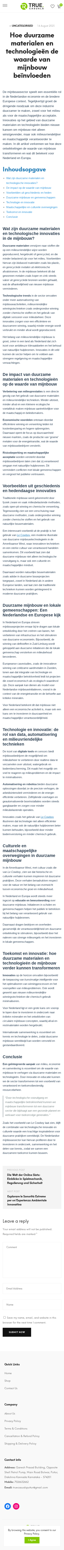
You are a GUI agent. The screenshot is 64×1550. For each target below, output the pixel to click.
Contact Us (10, 1388)
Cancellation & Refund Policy (21, 1436)
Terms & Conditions (15, 1428)
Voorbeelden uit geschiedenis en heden (28, 192)
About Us (9, 1413)
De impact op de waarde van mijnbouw (28, 187)
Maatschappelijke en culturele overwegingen (31, 207)
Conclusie (12, 216)
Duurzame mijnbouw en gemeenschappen (30, 197)
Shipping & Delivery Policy (20, 1443)
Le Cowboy (23, 535)
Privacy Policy (12, 1421)
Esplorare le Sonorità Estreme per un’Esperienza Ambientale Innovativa (27, 1200)
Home (8, 1373)
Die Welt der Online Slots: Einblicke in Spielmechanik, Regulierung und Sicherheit (25, 1179)
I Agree (32, 1540)
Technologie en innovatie (20, 202)
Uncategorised (22, 25)
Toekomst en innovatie (19, 211)
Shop (7, 1380)
